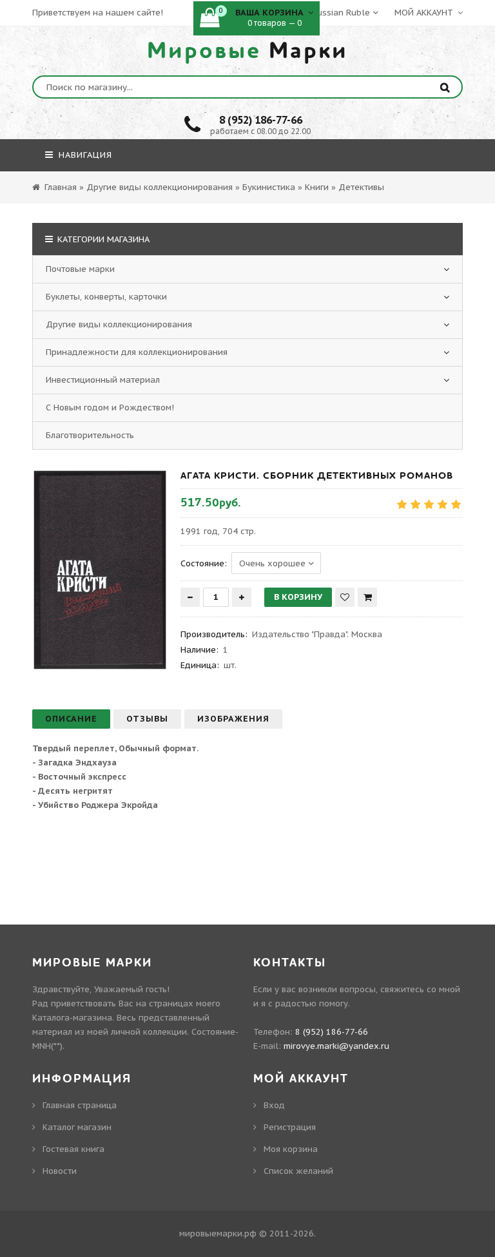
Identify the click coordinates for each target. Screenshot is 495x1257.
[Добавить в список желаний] (344, 597)
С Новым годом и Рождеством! (110, 407)
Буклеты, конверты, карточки (106, 296)
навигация (83, 154)
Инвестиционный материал (103, 379)
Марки (247, 50)
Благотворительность (90, 435)
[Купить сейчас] (367, 597)
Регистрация (290, 1127)
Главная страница (80, 1105)
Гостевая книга (73, 1149)
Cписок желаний (298, 1171)
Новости (60, 1171)
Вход (274, 1105)
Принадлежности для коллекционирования (137, 352)
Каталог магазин (77, 1127)
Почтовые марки (80, 269)
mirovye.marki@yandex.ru (336, 1046)
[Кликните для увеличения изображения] (100, 570)
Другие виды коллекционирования (119, 324)
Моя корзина (291, 1149)
